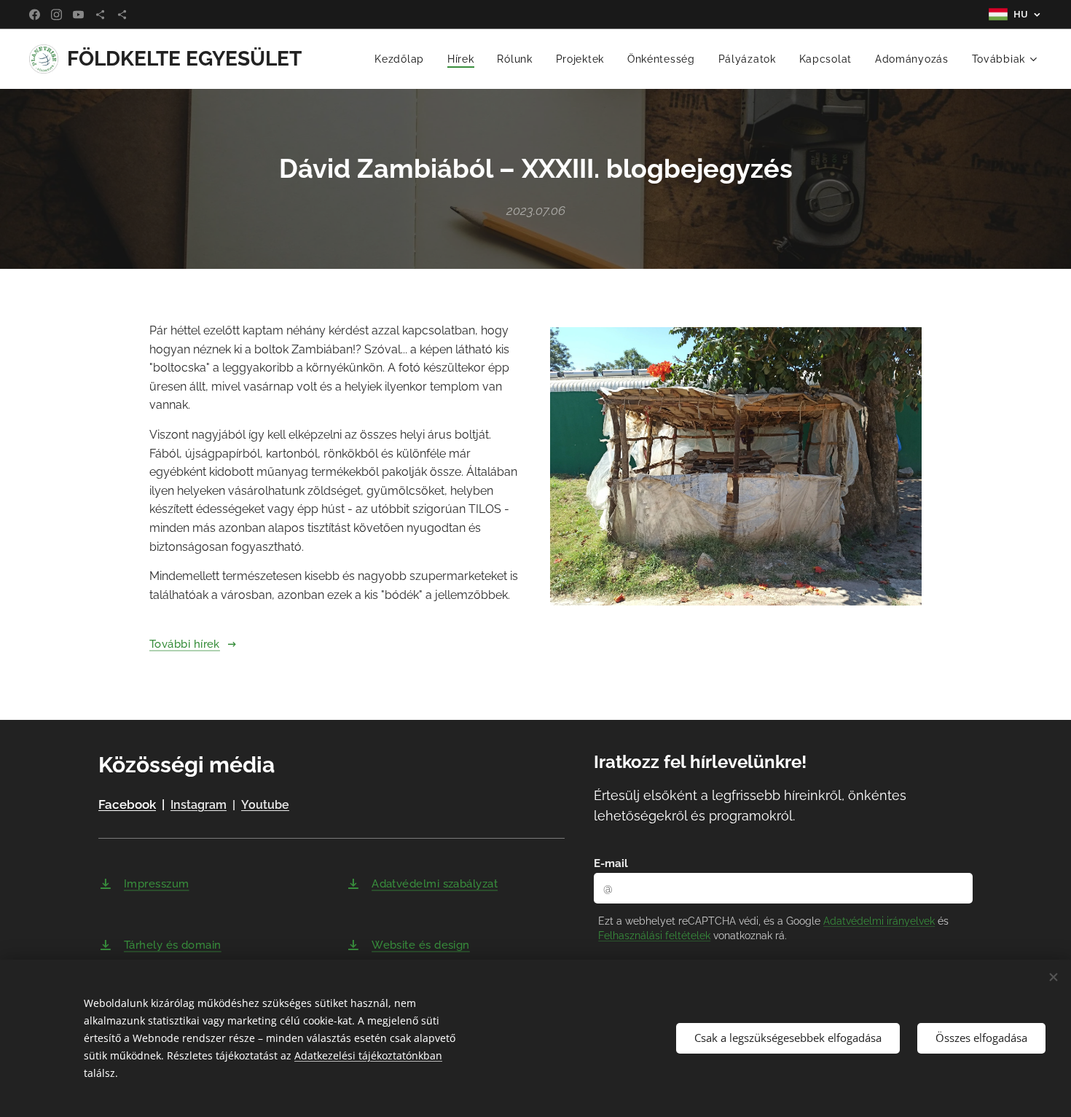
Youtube (265, 805)
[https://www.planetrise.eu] (122, 14)
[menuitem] (403, 59)
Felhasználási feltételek (654, 935)
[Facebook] (35, 14)
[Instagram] (56, 14)
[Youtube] (78, 14)
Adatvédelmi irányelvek (879, 921)
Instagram (198, 805)
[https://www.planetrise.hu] (100, 14)
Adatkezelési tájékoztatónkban (368, 1055)
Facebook (127, 804)
